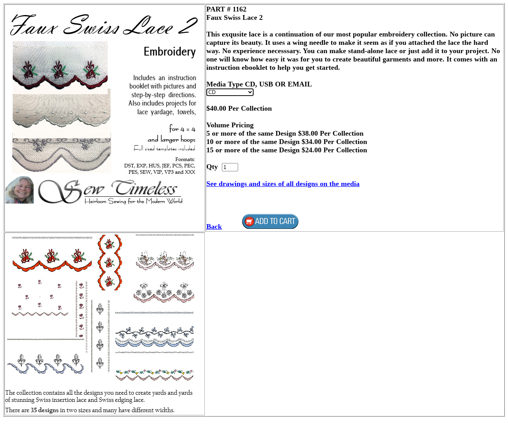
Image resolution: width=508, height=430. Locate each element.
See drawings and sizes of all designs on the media (283, 184)
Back (214, 226)
